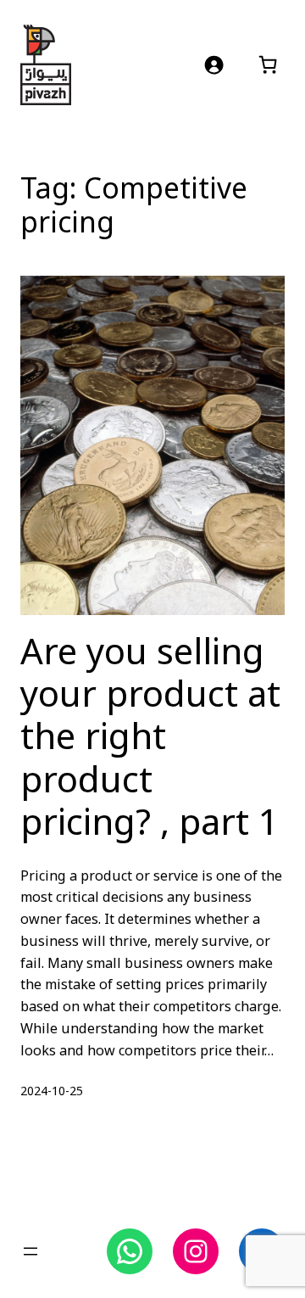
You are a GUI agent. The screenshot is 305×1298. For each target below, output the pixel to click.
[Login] (213, 64)
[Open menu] (30, 1251)
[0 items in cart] (268, 64)
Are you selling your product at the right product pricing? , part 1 (150, 739)
